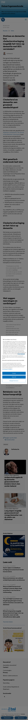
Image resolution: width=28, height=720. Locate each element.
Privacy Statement (21, 353)
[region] (14, 360)
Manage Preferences (14, 380)
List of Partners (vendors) (7, 369)
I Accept (14, 373)
